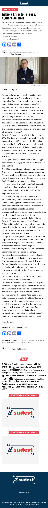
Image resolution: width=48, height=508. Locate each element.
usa (3, 389)
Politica (6, 384)
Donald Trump (31, 367)
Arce (9, 364)
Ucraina (39, 386)
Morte (41, 341)
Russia (26, 384)
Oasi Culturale (16, 54)
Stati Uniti (21, 386)
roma (18, 384)
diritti (23, 367)
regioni (12, 384)
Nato (42, 379)
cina (27, 364)
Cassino (21, 364)
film (10, 373)
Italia (9, 378)
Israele (42, 375)
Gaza (14, 372)
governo (27, 373)
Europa (5, 373)
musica (37, 379)
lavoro (26, 379)
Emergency (38, 370)
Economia (5, 370)
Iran (35, 375)
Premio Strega (9, 343)
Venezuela (10, 389)
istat (4, 379)
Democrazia (15, 367)
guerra (33, 373)
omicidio (7, 381)
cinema (32, 364)
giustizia (20, 373)
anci (5, 364)
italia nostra (18, 379)
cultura (6, 366)
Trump (30, 386)
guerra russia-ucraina (17, 375)
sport (13, 387)
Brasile (15, 364)
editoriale (18, 370)
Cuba (38, 364)
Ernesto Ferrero (30, 341)
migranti (31, 379)
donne (39, 367)
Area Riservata (24, 493)
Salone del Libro (24, 343)
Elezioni (29, 370)
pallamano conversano (26, 381)
